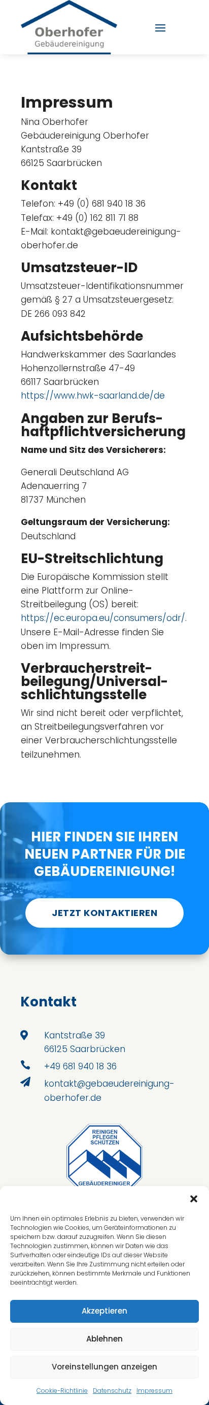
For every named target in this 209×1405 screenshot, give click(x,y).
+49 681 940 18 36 (80, 1066)
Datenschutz (112, 1390)
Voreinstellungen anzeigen (104, 1366)
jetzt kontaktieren (104, 912)
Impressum (154, 1390)
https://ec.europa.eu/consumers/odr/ (103, 618)
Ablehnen (104, 1338)
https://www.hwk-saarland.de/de (93, 395)
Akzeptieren (104, 1310)
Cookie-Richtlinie (62, 1390)
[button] (194, 1199)
